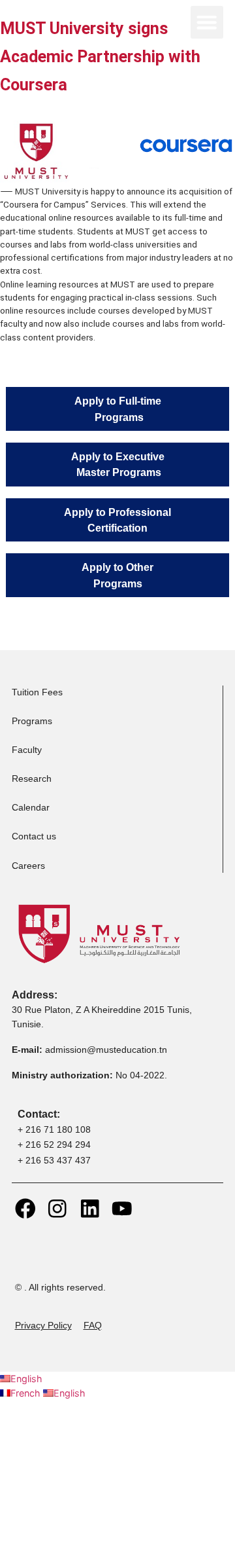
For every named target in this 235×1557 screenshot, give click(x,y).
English (26, 1378)
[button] (207, 22)
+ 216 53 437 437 (54, 1160)
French (26, 1393)
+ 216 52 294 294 (54, 1144)
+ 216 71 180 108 (54, 1129)
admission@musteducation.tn (107, 1049)
